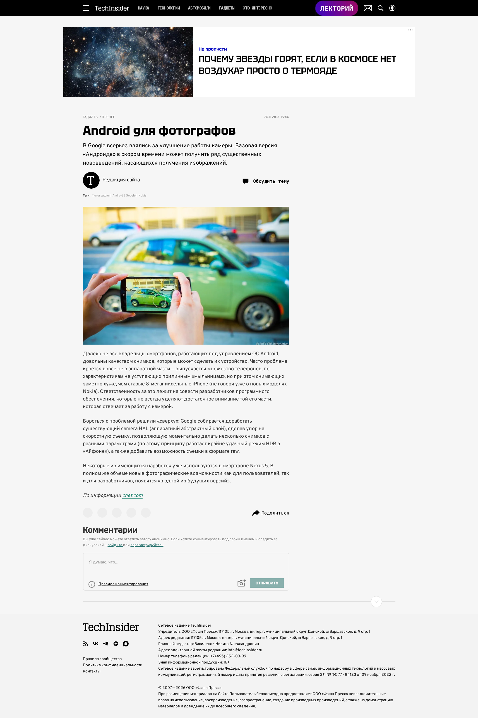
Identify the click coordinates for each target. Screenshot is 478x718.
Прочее (108, 117)
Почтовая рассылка (368, 8)
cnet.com (132, 495)
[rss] (85, 643)
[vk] (96, 643)
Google (131, 196)
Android (117, 196)
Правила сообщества (102, 659)
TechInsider (112, 8)
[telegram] (106, 643)
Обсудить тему (271, 181)
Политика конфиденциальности (112, 665)
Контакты (91, 671)
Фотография (101, 196)
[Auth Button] (392, 8)
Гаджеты (91, 117)
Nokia (142, 196)
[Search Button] (381, 8)
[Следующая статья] (239, 601)
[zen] (116, 643)
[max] (126, 643)
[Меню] (86, 8)
